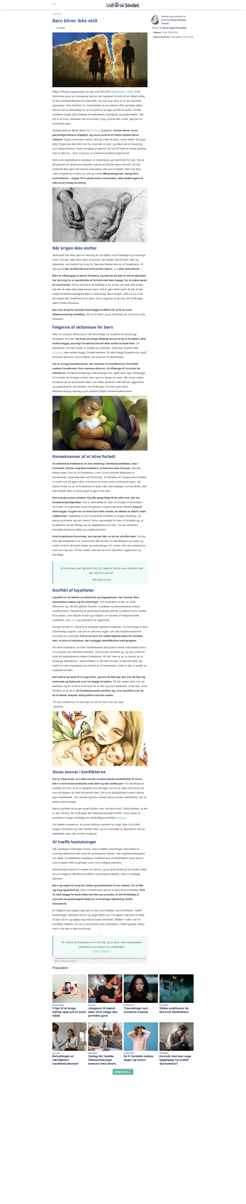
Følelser (92, 1053)
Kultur (91, 1005)
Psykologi (56, 14)
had (115, 268)
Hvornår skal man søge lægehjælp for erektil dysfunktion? (175, 1059)
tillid (73, 620)
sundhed (121, 817)
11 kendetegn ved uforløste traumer (136, 1010)
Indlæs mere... (123, 1071)
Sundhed (163, 1053)
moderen (57, 352)
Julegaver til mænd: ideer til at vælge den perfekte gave (102, 1012)
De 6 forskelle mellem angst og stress (138, 1058)
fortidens (95, 130)
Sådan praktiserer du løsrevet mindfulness (174, 1010)
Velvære (163, 1005)
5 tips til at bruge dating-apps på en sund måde (69, 1012)
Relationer (58, 1005)
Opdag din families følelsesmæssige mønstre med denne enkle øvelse (102, 1059)
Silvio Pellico (101, 951)
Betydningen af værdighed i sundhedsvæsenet (65, 1059)
